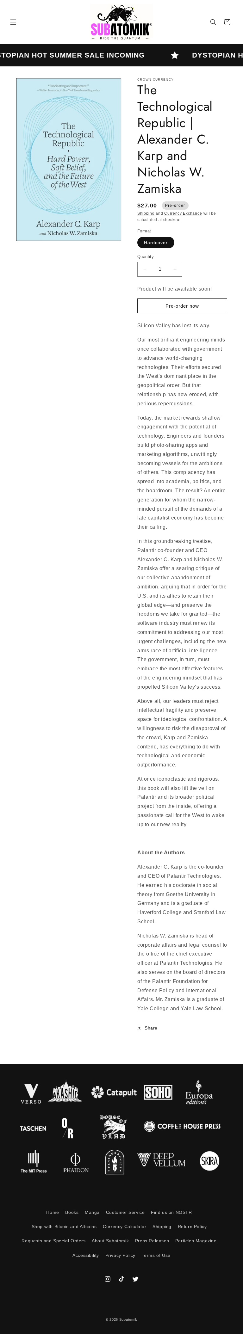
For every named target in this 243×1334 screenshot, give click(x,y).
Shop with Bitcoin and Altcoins (64, 1226)
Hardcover (156, 242)
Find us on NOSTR (171, 1212)
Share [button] (151, 1027)
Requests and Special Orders (53, 1240)
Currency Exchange (183, 213)
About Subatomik (110, 1240)
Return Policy (192, 1226)
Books (71, 1212)
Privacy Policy (120, 1255)
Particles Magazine (196, 1240)
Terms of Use (156, 1255)
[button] (13, 22)
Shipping (146, 213)
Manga (92, 1212)
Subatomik (128, 1319)
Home (52, 1212)
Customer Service (125, 1212)
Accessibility (85, 1255)
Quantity (145, 256)
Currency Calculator (124, 1226)
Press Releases (152, 1240)
